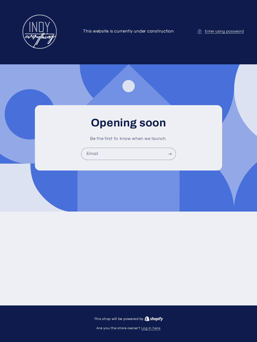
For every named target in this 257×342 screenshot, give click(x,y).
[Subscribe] (170, 154)
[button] (220, 31)
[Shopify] (154, 319)
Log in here (151, 328)
